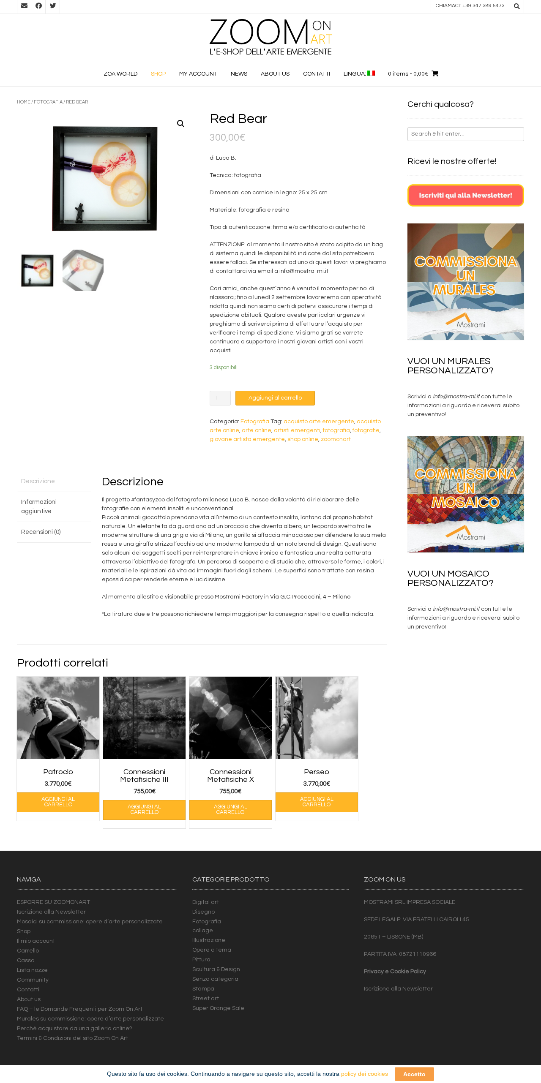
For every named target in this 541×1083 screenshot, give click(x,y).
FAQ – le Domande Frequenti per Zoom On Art (79, 1009)
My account (198, 74)
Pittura (201, 960)
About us (275, 74)
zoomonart (336, 439)
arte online (256, 430)
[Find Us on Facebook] (38, 7)
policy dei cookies (364, 1073)
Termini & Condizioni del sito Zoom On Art (72, 1038)
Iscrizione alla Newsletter (51, 912)
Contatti (316, 74)
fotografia (336, 430)
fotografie (366, 430)
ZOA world (120, 74)
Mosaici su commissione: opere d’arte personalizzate (90, 922)
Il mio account (36, 941)
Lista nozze (32, 970)
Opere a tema (211, 950)
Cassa (26, 960)
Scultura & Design (216, 969)
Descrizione (38, 481)
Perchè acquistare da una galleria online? (74, 1028)
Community (33, 980)
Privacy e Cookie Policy (395, 971)
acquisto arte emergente (319, 421)
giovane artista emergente (247, 439)
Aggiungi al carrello (275, 398)
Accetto (414, 1074)
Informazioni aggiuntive (39, 507)
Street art (205, 998)
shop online (302, 439)
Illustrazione (208, 940)
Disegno (203, 912)
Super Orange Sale (218, 1008)
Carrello (28, 951)
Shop (158, 74)
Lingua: (355, 74)
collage (202, 930)
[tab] (54, 482)
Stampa (203, 989)
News (239, 74)
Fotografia (48, 102)
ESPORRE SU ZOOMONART (53, 902)
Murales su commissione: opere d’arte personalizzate (90, 1019)
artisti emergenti (297, 430)
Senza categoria (215, 979)
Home (23, 102)
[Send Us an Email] (24, 7)
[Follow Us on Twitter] (53, 7)
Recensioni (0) (40, 532)
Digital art (205, 902)
